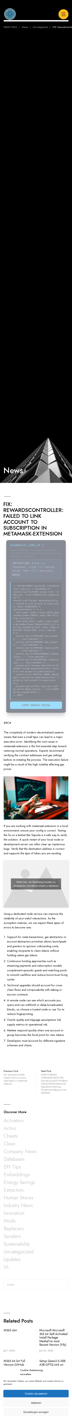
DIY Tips (12, 1166)
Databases (14, 1159)
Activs (10, 1128)
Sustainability (17, 1243)
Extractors (13, 1189)
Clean (9, 1143)
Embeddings (17, 1174)
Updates (12, 1259)
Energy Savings (19, 1182)
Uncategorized (18, 1251)
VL (6, 1267)
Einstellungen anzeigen (36, 1412)
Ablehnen (36, 1402)
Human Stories (18, 1197)
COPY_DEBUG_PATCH (36, 705)
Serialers (12, 1236)
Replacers (14, 1228)
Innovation (14, 1213)
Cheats (11, 1135)
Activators (14, 1120)
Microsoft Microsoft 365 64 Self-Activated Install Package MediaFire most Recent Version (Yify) (53, 1337)
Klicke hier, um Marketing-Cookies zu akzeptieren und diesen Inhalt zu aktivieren (36, 884)
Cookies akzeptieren (36, 1393)
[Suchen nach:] (36, 1285)
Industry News (18, 1205)
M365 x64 (10, 1330)
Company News (20, 1151)
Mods (9, 1220)
